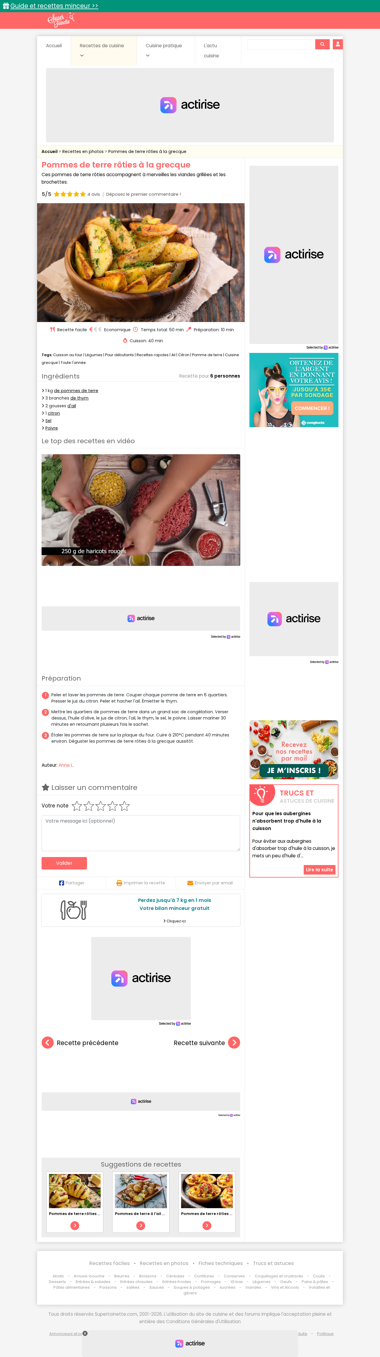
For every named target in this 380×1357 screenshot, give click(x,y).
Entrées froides (176, 1281)
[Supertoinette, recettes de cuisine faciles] (61, 20)
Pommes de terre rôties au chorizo (84, 1213)
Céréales (175, 1276)
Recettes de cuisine (102, 45)
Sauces (156, 1287)
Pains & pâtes (315, 1281)
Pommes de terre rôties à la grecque (147, 151)
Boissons (147, 1276)
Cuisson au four (68, 354)
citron (54, 413)
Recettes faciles (109, 1263)
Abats (58, 1276)
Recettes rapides (153, 354)
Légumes (93, 354)
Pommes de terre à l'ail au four (146, 1213)
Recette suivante (199, 1043)
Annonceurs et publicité (72, 1333)
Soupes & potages (192, 1287)
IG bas (237, 1281)
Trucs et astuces (273, 1263)
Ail (173, 354)
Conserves (234, 1276)
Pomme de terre (207, 354)
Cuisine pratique (164, 45)
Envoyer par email (214, 883)
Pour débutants (119, 354)
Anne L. (66, 765)
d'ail (71, 406)
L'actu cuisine (211, 50)
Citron (183, 354)
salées (133, 1287)
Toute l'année (73, 362)
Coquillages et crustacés (279, 1276)
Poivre (51, 428)
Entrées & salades (93, 1281)
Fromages (211, 1281)
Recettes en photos (83, 151)
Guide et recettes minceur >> (54, 5)
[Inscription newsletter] (293, 750)
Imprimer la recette (144, 883)
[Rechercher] (322, 44)
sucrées (227, 1287)
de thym (79, 398)
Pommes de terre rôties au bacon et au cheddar (229, 1213)
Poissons (108, 1287)
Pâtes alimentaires (71, 1287)
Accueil (54, 45)
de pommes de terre (76, 391)
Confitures (204, 1276)
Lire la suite (319, 869)
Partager (75, 883)
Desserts (57, 1281)
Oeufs (286, 1281)
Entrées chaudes (136, 1281)
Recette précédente (87, 1043)
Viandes (253, 1287)
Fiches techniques (221, 1263)
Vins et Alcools (285, 1287)
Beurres (121, 1276)
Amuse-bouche (89, 1276)
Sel (48, 421)
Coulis (319, 1276)
